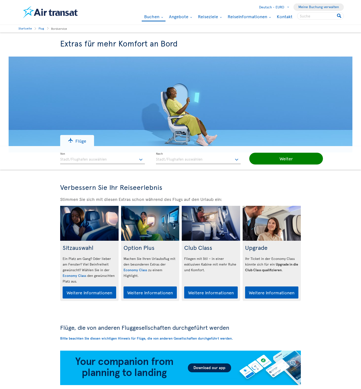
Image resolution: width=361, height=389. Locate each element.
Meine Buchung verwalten (318, 6)
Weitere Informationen (89, 292)
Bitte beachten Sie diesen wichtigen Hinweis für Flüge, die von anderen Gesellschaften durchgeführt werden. (146, 338)
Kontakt (284, 16)
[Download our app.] (180, 383)
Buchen (151, 16)
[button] (77, 140)
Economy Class (74, 275)
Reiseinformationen (246, 16)
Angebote (178, 16)
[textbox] (102, 158)
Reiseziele (207, 16)
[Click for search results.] (339, 16)
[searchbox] (320, 16)
